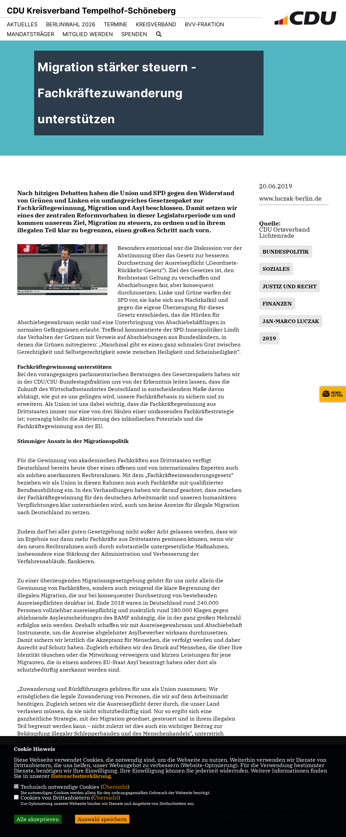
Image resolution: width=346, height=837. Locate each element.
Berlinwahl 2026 (70, 24)
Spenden (134, 34)
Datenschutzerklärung (81, 776)
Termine (115, 24)
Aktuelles (22, 24)
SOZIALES (276, 268)
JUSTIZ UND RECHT (290, 286)
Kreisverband (156, 24)
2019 (269, 338)
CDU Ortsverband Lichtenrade (284, 232)
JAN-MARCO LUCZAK (291, 321)
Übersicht (115, 786)
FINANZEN (277, 303)
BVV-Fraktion (204, 24)
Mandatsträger (30, 34)
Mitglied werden (88, 34)
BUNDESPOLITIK (286, 251)
